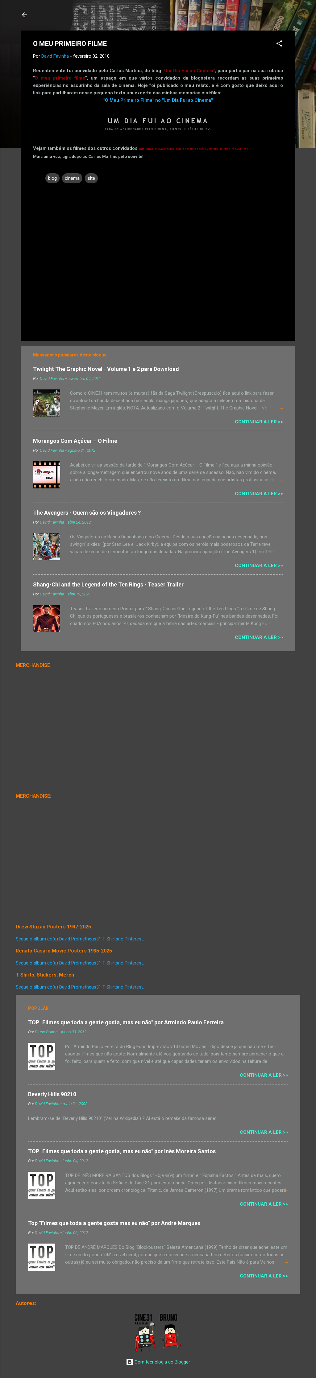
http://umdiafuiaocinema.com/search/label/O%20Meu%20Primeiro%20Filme (193, 148)
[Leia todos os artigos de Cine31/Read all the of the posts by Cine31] (145, 1350)
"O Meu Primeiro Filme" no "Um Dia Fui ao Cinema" (158, 100)
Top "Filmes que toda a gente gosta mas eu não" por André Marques (114, 1223)
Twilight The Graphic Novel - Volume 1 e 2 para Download (106, 369)
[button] (279, 44)
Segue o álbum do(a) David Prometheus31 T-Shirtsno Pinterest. (80, 939)
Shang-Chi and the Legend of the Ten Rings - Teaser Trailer (108, 584)
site (91, 178)
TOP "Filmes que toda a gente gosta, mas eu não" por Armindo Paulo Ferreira (126, 1022)
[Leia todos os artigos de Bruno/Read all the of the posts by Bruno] (171, 1350)
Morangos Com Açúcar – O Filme (75, 441)
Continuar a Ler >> (259, 422)
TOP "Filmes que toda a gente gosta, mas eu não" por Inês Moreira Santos (122, 1151)
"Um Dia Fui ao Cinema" (188, 70)
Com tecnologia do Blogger (161, 1362)
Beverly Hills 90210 (52, 1094)
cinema (72, 178)
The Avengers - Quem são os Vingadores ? (87, 512)
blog (52, 178)
